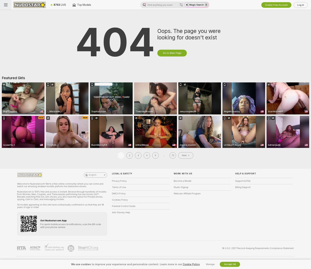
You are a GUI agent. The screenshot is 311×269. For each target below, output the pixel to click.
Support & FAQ (243, 181)
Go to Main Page (172, 53)
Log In (300, 5)
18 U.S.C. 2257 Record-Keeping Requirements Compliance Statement (258, 248)
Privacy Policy (119, 181)
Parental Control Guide (123, 206)
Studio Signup (181, 187)
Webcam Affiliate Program (187, 193)
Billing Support (243, 187)
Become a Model (182, 181)
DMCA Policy (119, 193)
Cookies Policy (120, 200)
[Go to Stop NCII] (88, 248)
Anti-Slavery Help (121, 212)
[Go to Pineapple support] (71, 248)
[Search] (181, 4)
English (92, 175)
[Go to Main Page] (30, 5)
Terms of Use (119, 187)
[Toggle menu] (6, 5)
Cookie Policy (191, 264)
